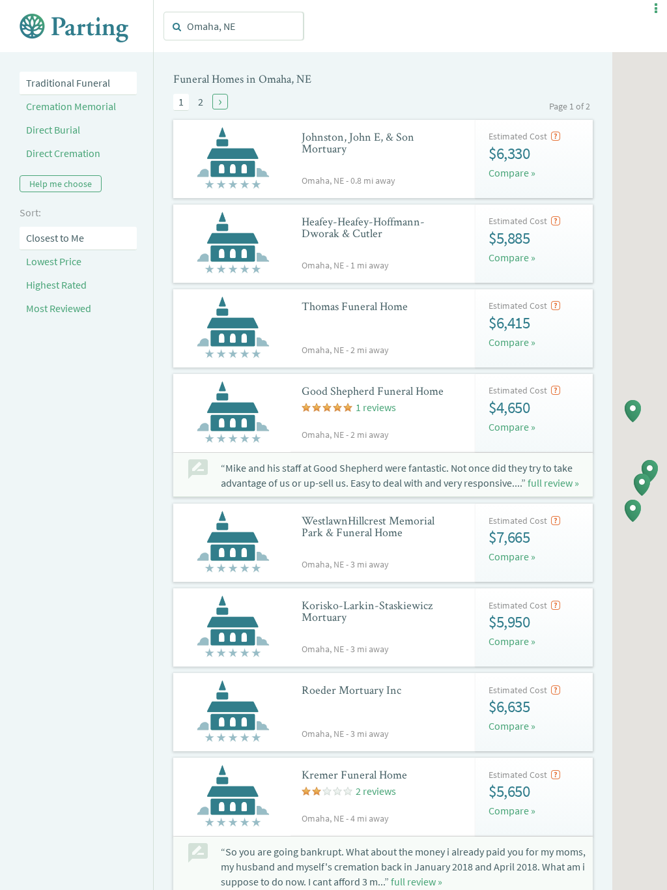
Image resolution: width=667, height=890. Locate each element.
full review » (553, 482)
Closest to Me (55, 237)
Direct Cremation (63, 153)
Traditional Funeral (68, 82)
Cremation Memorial (71, 106)
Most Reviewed (58, 308)
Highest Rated (56, 284)
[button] (656, 8)
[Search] (177, 27)
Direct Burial (53, 129)
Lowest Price (53, 261)
